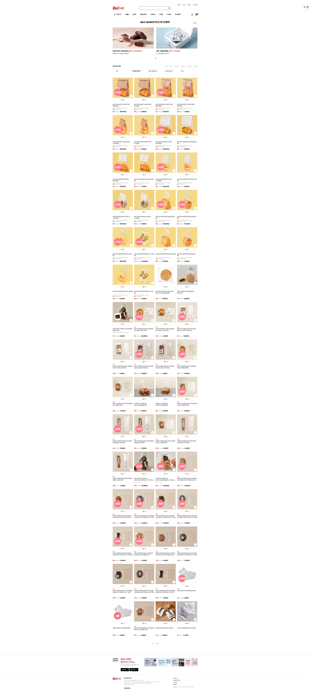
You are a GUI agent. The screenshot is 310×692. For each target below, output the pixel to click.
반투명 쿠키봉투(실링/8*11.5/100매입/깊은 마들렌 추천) (165, 441)
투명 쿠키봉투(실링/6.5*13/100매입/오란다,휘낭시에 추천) (165, 367)
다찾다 (306, 7)
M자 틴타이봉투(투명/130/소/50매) (123, 291)
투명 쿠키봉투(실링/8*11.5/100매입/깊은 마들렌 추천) (123, 404)
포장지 (182, 71)
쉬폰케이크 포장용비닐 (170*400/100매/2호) (140, 404)
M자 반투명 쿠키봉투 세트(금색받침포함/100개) (122, 329)
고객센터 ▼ (195, 4)
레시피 (134, 14)
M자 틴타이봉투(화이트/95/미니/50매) (142, 217)
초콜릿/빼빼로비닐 (152, 71)
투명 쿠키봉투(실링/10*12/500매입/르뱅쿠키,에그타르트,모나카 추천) (123, 554)
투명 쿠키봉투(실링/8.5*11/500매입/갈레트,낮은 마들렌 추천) (143, 554)
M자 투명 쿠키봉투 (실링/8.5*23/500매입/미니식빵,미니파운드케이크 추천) (165, 479)
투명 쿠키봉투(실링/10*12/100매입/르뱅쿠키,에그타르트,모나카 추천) (166, 591)
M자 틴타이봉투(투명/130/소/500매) (122, 255)
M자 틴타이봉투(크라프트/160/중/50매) (185, 105)
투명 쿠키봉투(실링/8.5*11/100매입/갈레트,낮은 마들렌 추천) (144, 628)
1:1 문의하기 (124, 670)
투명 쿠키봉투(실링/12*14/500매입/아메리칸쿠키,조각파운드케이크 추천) (122, 516)
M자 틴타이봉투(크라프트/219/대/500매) (121, 105)
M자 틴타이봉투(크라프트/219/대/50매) (142, 105)
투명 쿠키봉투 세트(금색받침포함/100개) (185, 292)
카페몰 (127, 14)
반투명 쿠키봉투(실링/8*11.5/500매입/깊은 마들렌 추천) (187, 404)
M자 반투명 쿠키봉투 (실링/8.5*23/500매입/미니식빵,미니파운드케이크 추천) (144, 479)
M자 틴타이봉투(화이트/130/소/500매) (164, 180)
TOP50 (169, 14)
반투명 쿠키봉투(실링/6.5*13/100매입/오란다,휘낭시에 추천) (123, 367)
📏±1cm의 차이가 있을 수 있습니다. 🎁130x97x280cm (120, 146)
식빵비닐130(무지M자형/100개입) (186, 591)
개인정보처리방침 (176, 680)
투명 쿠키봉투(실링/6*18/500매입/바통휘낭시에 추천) (144, 441)
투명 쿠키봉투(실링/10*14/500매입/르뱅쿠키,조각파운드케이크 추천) (166, 516)
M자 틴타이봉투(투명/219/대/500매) (165, 217)
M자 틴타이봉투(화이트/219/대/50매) (187, 142)
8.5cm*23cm (137, 482)
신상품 (161, 14)
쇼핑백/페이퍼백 (169, 71)
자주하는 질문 (133, 670)
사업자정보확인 (127, 688)
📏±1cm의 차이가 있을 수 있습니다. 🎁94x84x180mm (120, 221)
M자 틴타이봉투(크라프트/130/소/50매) (142, 142)
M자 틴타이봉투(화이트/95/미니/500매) (121, 217)
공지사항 (175, 682)
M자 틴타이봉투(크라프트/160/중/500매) (164, 105)
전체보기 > (195, 23)
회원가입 (179, 4)
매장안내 (189, 4)
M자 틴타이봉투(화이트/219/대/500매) (164, 142)
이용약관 (175, 678)
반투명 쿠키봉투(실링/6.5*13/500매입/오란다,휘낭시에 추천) (186, 329)
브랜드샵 (153, 14)
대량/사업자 (143, 14)
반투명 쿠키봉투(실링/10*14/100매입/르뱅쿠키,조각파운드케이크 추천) (187, 554)
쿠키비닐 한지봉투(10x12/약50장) (186, 628)
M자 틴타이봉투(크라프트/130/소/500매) (121, 142)
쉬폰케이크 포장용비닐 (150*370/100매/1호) (162, 404)
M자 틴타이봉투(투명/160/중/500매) (186, 217)
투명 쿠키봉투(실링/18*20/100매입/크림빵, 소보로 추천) (165, 329)
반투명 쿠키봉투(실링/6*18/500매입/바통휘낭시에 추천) (122, 441)
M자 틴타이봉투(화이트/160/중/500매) (121, 180)
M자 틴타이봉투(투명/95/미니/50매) (143, 292)
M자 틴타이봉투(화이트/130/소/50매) (187, 180)
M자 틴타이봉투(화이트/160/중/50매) (144, 180)
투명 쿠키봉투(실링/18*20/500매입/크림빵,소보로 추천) (143, 329)
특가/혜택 (178, 14)
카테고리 (118, 14)
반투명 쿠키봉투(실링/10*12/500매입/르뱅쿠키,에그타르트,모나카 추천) (187, 516)
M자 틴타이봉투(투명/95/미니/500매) (144, 255)
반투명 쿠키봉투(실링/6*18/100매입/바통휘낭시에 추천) (186, 441)
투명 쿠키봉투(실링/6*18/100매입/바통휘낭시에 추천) (122, 479)
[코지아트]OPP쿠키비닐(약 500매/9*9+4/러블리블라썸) (164, 292)
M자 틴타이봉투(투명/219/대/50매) (166, 254)
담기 (124, 99)
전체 (117, 71)
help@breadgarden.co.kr (140, 683)
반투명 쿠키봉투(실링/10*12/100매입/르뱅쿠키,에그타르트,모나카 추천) (144, 591)
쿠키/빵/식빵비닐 (136, 71)
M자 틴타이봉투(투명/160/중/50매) (186, 255)
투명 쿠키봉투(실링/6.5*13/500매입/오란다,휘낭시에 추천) (143, 367)
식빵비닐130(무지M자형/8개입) (121, 628)
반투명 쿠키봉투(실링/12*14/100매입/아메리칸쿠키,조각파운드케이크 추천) (165, 554)
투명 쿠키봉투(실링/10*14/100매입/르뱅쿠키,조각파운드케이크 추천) (123, 591)
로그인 (184, 4)
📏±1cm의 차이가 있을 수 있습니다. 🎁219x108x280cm (120, 108)
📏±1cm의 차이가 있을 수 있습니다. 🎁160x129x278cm (163, 108)
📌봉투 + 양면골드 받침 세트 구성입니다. (121, 332)
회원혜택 (175, 684)
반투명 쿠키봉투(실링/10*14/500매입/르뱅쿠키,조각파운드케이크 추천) (144, 516)
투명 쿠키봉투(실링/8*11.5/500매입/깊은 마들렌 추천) (186, 367)
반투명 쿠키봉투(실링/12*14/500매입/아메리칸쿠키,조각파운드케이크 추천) (187, 479)
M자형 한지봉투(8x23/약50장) (164, 628)
